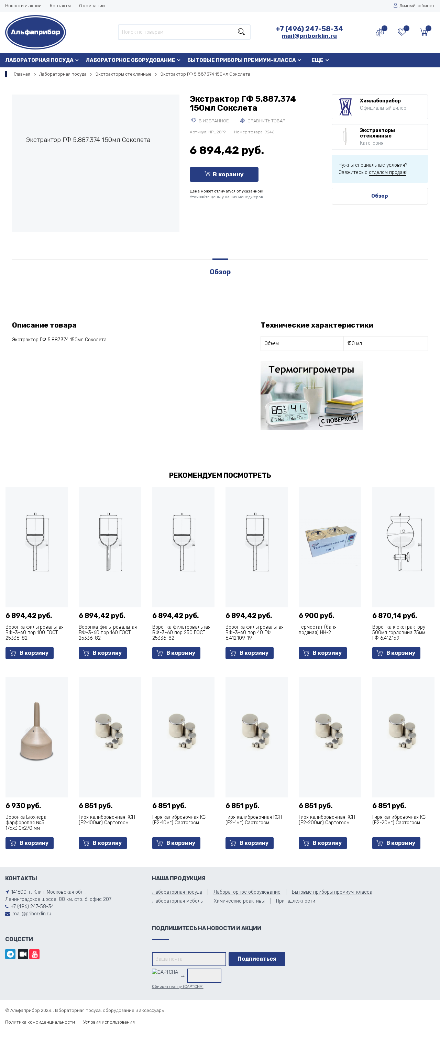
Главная (22, 74)
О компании (92, 5)
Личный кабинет (417, 5)
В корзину (228, 174)
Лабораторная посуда (39, 60)
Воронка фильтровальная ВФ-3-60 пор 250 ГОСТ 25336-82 (181, 632)
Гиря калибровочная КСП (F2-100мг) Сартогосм (107, 820)
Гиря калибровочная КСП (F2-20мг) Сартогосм (400, 820)
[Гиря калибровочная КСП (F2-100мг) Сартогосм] (110, 732)
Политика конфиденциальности (40, 1022)
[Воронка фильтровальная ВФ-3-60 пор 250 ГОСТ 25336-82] (183, 542)
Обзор (379, 196)
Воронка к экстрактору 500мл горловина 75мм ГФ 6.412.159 (398, 632)
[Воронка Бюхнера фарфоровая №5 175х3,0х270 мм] (37, 732)
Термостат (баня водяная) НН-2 (318, 630)
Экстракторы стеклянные (124, 74)
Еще (317, 60)
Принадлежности (295, 901)
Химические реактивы (239, 901)
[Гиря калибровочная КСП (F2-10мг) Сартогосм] (183, 732)
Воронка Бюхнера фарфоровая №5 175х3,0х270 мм (26, 822)
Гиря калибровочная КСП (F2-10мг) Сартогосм (180, 820)
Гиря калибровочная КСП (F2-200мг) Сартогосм (327, 820)
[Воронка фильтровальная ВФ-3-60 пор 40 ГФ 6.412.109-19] (257, 542)
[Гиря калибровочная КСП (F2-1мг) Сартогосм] (257, 732)
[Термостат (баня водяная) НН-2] (330, 542)
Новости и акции (23, 5)
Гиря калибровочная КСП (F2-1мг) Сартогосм (254, 820)
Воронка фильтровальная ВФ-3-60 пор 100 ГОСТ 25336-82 (35, 632)
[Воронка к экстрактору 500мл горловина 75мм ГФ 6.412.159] (403, 542)
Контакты (60, 5)
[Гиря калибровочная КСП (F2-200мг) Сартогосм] (330, 732)
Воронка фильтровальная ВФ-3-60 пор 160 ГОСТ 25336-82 (108, 632)
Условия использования (109, 1022)
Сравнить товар (265, 120)
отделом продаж (387, 172)
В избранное (213, 120)
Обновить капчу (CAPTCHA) (178, 986)
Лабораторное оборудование (130, 60)
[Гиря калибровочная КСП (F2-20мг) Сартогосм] (403, 732)
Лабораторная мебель (177, 901)
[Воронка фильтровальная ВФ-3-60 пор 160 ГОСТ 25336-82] (110, 542)
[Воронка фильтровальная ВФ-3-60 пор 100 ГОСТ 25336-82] (37, 542)
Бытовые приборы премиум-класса (241, 60)
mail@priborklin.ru (309, 35)
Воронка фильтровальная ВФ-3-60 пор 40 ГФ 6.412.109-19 (255, 632)
